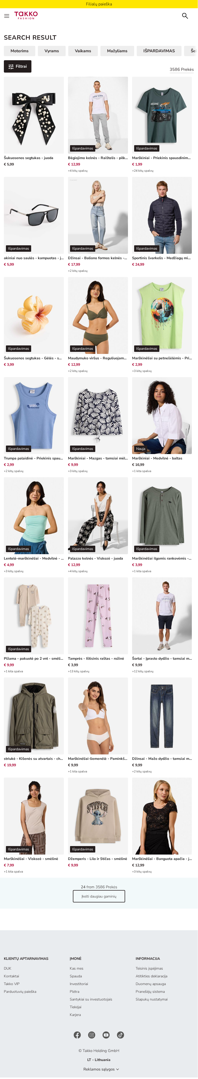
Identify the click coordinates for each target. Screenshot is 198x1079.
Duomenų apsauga (151, 983)
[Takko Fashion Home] (26, 15)
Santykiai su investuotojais (91, 999)
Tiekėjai (75, 1007)
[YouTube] (106, 1034)
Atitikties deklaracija (151, 976)
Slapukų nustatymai (152, 999)
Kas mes (76, 968)
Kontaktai (11, 976)
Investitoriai (79, 983)
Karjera (75, 1014)
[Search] (185, 15)
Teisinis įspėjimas (149, 968)
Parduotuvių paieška (20, 991)
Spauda (76, 976)
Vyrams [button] (52, 51)
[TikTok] (120, 1034)
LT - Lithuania (98, 1059)
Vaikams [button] (83, 51)
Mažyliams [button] (117, 51)
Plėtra (74, 991)
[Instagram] (92, 1034)
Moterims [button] (20, 51)
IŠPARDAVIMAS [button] (159, 51)
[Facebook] (78, 1034)
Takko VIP (12, 983)
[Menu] (7, 15)
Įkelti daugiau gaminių (99, 896)
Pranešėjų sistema (150, 991)
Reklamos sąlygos (99, 1069)
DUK (7, 968)
